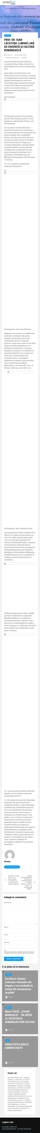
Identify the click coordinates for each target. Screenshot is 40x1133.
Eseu (7, 1040)
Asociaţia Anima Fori (9, 1127)
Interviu (7, 35)
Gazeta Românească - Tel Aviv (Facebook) (16, 1129)
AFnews (9, 55)
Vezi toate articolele (12, 867)
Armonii (8, 974)
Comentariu (7, 902)
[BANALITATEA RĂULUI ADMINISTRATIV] (20, 1051)
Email (6, 934)
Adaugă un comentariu (12, 57)
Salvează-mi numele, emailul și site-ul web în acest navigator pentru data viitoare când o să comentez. (19, 952)
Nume (6, 927)
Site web (6, 942)
